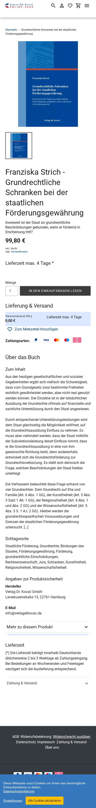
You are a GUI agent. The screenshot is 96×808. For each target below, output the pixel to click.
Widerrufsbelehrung (36, 737)
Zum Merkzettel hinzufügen (36, 329)
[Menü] (87, 5)
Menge (10, 282)
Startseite (11, 29)
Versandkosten (19, 251)
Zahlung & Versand (22, 683)
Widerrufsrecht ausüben (71, 737)
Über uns (52, 747)
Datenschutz (26, 742)
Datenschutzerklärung (18, 791)
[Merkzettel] (70, 5)
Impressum (46, 742)
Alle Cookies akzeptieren (44, 800)
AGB (15, 737)
